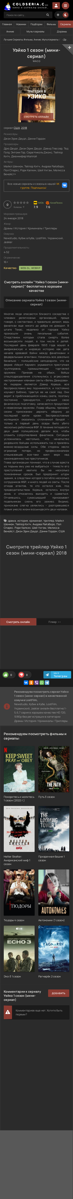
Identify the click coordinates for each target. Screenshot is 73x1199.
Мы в (60, 675)
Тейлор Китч (23, 524)
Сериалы (65, 24)
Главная (7, 24)
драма (12, 520)
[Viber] (36, 682)
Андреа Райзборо (44, 524)
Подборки (36, 24)
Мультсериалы (35, 31)
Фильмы (51, 24)
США (17, 128)
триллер (48, 520)
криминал (35, 520)
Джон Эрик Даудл (27, 531)
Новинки (21, 24)
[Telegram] (47, 682)
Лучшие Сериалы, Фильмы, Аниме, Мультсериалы (31, 39)
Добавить (59, 993)
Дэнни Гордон (48, 531)
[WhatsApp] (41, 682)
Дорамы (62, 31)
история (22, 520)
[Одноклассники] (31, 682)
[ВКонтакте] (26, 682)
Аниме (10, 31)
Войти (56, 5)
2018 (24, 128)
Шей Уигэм (39, 527)
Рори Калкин (23, 527)
